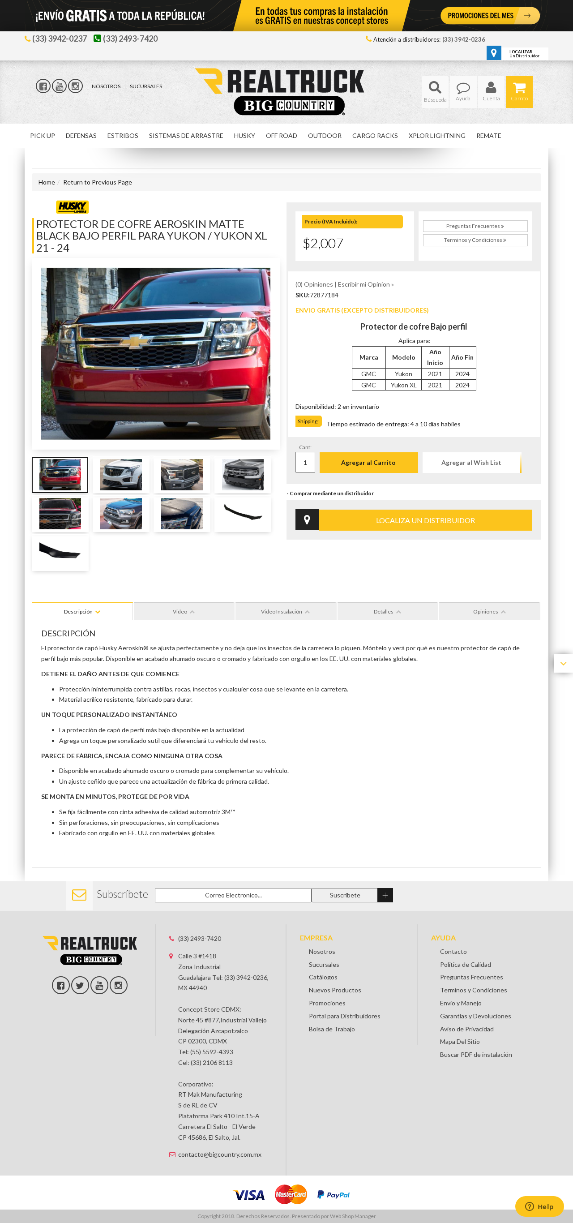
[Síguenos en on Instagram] (119, 985)
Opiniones (485, 611)
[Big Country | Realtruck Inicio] (286, 75)
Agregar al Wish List (471, 462)
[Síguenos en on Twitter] (80, 985)
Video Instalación (281, 611)
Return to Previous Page (97, 182)
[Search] (435, 92)
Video (180, 611)
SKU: (302, 295)
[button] (435, 92)
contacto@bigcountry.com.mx (219, 1154)
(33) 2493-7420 (199, 938)
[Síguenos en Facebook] (43, 86)
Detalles (383, 611)
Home (46, 182)
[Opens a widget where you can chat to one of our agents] (539, 1207)
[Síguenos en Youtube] (59, 86)
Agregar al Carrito (368, 462)
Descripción (78, 611)
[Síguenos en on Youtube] (99, 985)
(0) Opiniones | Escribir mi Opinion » (344, 284)
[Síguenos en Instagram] (75, 86)
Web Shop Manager (353, 1216)
